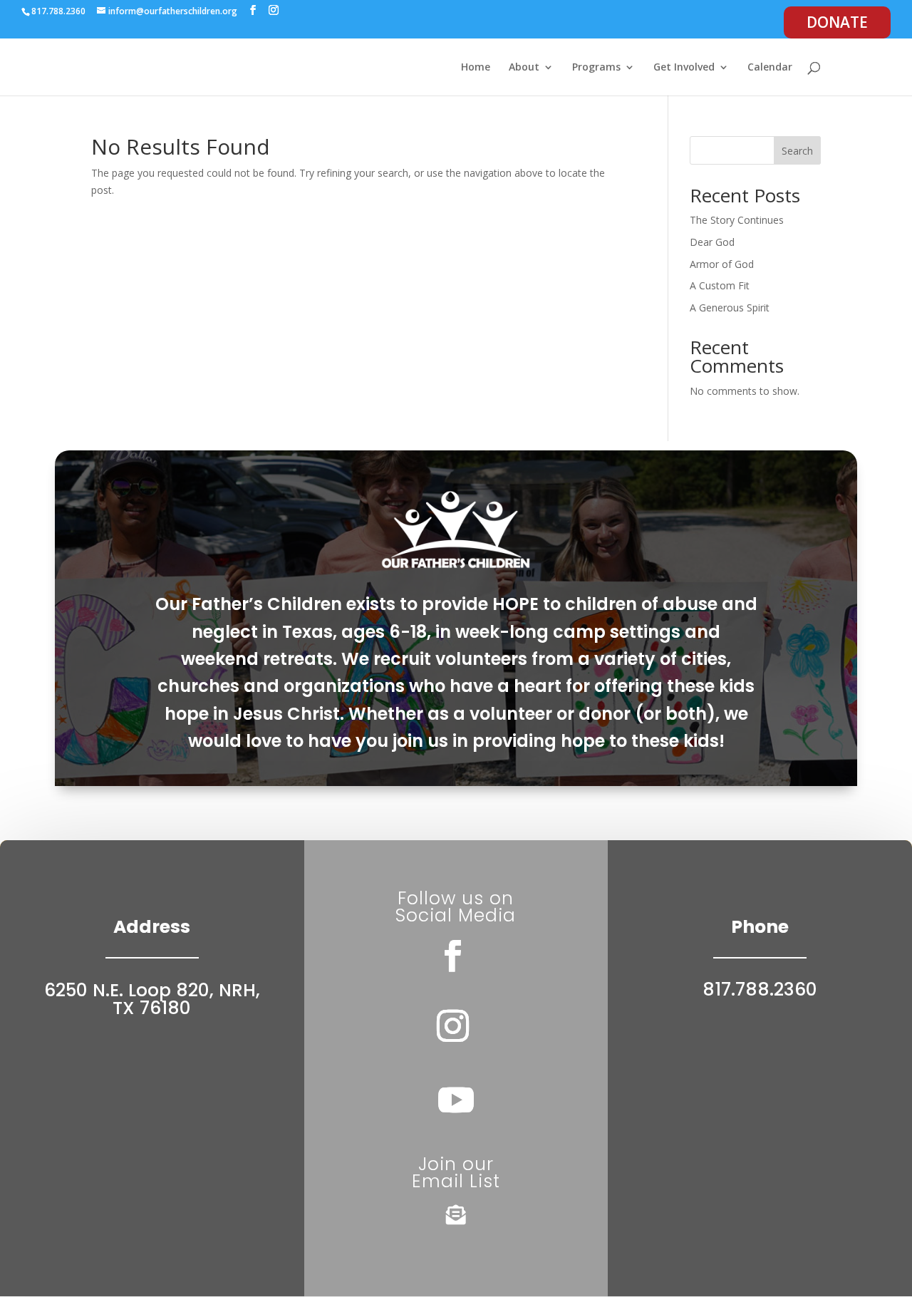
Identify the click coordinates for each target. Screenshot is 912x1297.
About (524, 67)
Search (797, 150)
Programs (596, 67)
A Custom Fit (720, 285)
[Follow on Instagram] (453, 1026)
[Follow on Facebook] (453, 956)
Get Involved (684, 67)
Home (475, 67)
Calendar (769, 67)
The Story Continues (737, 220)
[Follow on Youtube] (456, 1099)
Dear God (712, 242)
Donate (837, 22)
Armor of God (722, 264)
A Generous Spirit (730, 307)
